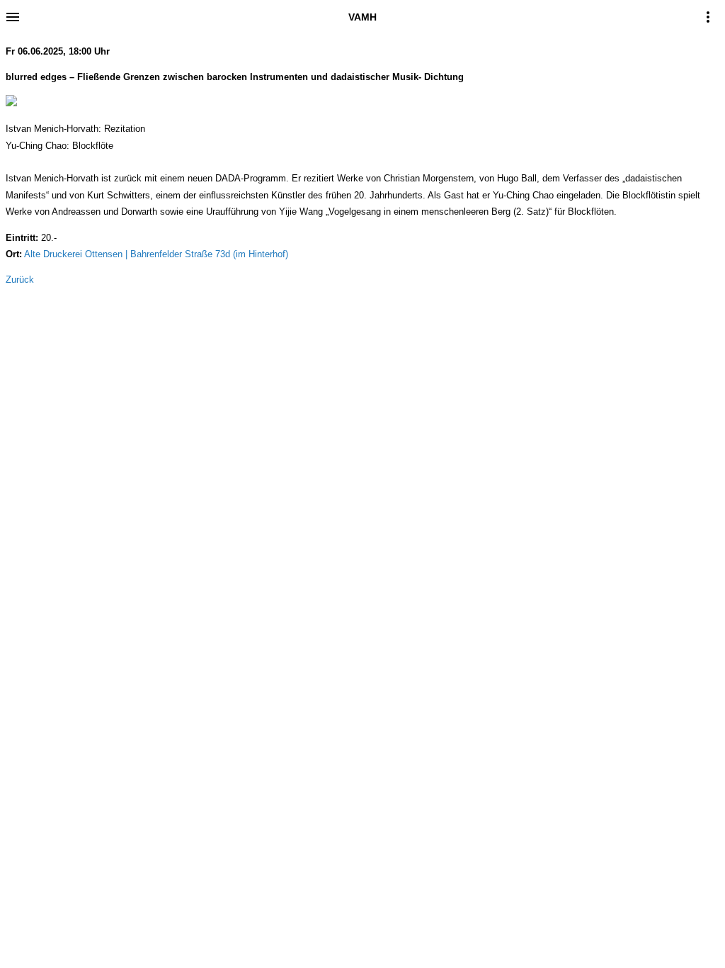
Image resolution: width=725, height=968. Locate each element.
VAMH (362, 17)
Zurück (20, 279)
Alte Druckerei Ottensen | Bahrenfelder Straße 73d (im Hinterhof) (156, 254)
